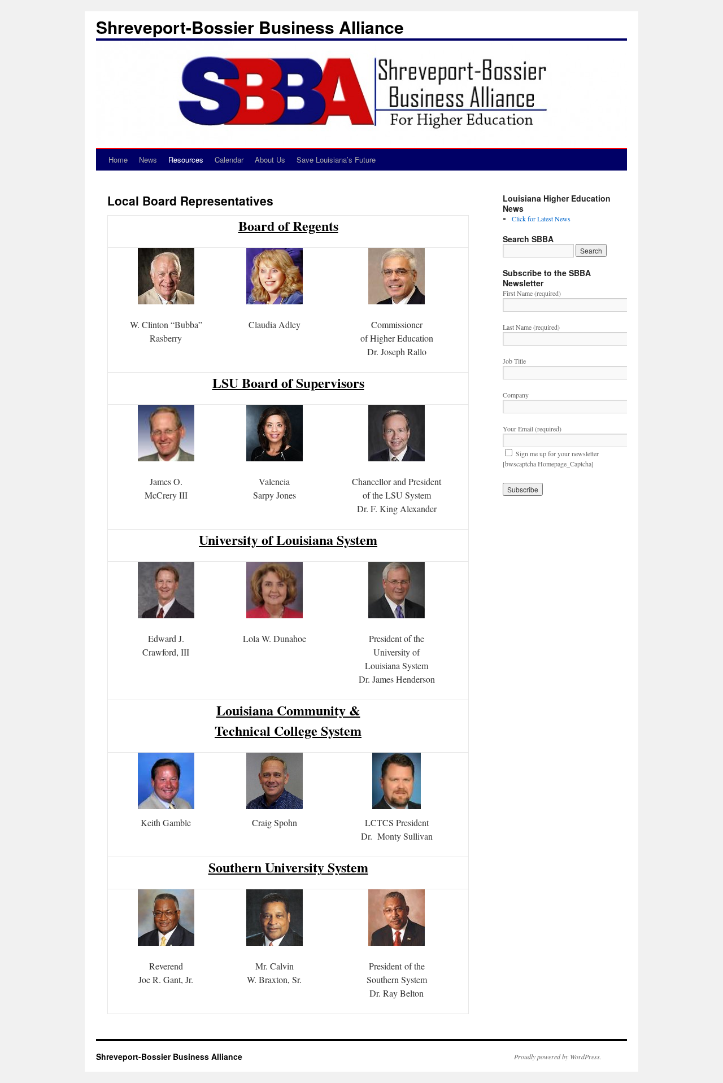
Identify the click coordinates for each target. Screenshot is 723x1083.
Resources (185, 159)
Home (118, 159)
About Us (270, 159)
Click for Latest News (541, 218)
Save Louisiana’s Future (336, 159)
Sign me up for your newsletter (557, 453)
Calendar (229, 159)
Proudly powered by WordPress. (558, 1056)
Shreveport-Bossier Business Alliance (250, 27)
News (148, 159)
